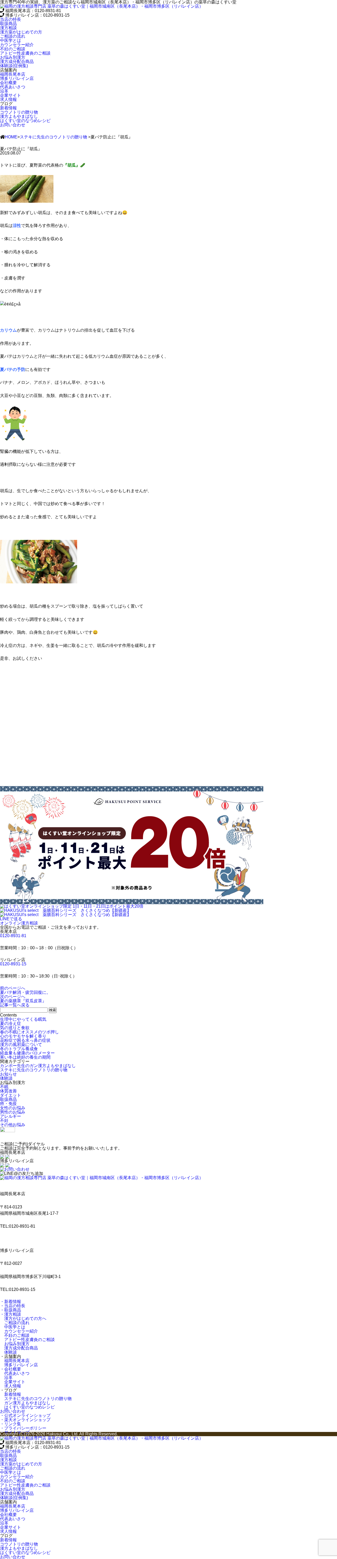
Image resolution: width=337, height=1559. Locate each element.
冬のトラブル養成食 (19, 1049)
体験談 (6, 1078)
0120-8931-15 (13, 964)
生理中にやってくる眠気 (23, 1019)
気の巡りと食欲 (14, 1027)
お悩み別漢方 (14, 1344)
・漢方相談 (10, 1314)
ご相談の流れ (14, 1322)
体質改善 (8, 1091)
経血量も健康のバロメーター (27, 1053)
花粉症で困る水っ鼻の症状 (25, 1040)
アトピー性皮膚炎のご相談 (27, 1339)
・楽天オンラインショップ (25, 1419)
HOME (11, 137)
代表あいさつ (14, 1373)
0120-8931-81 (13, 935)
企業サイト (12, 1381)
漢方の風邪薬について (21, 1044)
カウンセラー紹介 (19, 1331)
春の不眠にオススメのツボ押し (29, 1032)
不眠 (4, 1086)
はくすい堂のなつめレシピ (27, 1407)
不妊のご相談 (14, 1335)
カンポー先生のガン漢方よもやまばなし (38, 1065)
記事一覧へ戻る (14, 1005)
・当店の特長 (12, 1306)
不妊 (4, 1120)
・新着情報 (10, 1301)
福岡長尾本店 (14, 1360)
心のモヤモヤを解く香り (23, 1036)
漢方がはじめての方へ (23, 1318)
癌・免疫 (8, 1103)
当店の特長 (10, 19)
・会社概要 (10, 1369)
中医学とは (12, 1327)
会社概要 (8, 82)
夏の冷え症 (10, 1023)
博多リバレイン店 (19, 1365)
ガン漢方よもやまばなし (25, 1403)
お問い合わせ (12, 125)
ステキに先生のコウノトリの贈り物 (53, 137)
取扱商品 (8, 23)
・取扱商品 (10, 1310)
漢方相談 (8, 28)
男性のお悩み (12, 1112)
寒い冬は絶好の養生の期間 (25, 1057)
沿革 (6, 1377)
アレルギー (10, 1116)
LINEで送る (11, 919)
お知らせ (8, 1074)
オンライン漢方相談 (19, 923)
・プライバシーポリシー (23, 1428)
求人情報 (10, 1386)
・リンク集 (10, 1424)
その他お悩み (12, 1124)
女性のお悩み (12, 1108)
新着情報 (10, 1394)
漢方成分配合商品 (19, 1348)
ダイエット (10, 1095)
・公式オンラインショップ (25, 1415)
